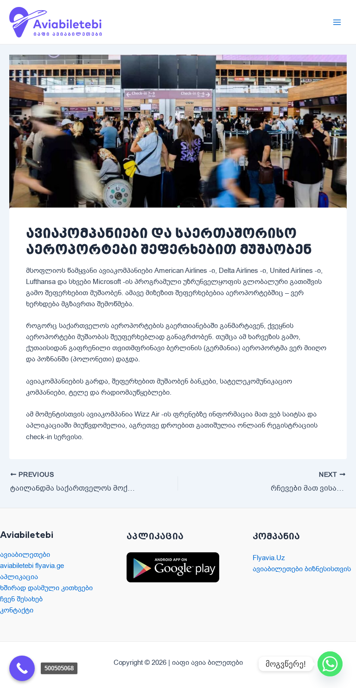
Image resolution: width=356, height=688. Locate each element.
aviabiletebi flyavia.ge (32, 565)
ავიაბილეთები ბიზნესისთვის (302, 569)
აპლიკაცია (19, 576)
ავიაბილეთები (25, 554)
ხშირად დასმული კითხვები (46, 588)
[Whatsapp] (330, 663)
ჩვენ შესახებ (21, 599)
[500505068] (22, 668)
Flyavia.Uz (269, 557)
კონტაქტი (16, 610)
